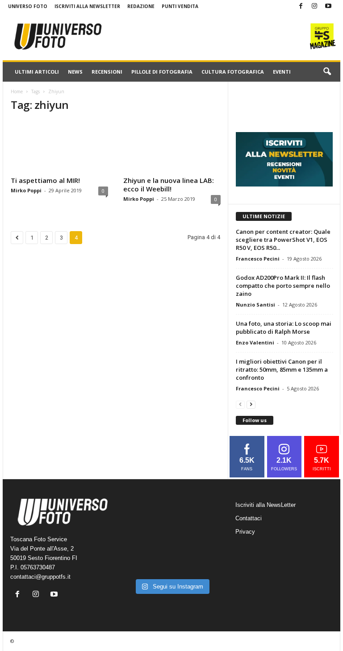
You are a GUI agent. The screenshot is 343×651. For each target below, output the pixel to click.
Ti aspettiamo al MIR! (45, 180)
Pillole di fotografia (161, 71)
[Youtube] (328, 6)
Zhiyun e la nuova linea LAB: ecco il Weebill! (168, 184)
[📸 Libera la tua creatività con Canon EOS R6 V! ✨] (137, 521)
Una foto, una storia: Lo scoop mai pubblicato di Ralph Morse (283, 327)
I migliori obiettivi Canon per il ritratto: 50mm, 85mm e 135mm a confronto (282, 369)
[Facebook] (300, 6)
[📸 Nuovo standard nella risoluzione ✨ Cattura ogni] (137, 542)
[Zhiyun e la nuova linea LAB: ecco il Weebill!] (172, 147)
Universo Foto (27, 6)
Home (17, 91)
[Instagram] (314, 6)
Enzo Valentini (255, 342)
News (75, 71)
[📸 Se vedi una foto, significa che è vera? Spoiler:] (171, 563)
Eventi (282, 71)
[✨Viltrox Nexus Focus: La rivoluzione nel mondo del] (205, 563)
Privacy (245, 531)
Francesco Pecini (258, 258)
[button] (327, 72)
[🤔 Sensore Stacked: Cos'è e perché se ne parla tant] (137, 563)
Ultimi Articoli (37, 71)
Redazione (141, 6)
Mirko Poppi (26, 190)
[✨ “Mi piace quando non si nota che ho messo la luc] (171, 521)
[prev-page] (240, 404)
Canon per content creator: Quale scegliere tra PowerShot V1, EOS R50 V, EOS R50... (283, 240)
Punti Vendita (180, 6)
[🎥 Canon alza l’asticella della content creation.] (171, 542)
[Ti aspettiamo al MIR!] (59, 147)
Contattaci (248, 518)
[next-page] (251, 404)
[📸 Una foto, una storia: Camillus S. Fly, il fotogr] (205, 521)
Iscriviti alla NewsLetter (87, 6)
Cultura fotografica (232, 71)
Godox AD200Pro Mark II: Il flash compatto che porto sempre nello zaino (283, 286)
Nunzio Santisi (255, 304)
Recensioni (107, 71)
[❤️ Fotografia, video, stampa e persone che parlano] (205, 542)
